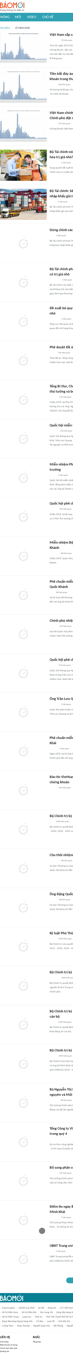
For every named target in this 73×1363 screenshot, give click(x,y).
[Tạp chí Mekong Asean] (52, 822)
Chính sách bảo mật (8, 1348)
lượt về (51, 1321)
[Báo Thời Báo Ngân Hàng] (54, 40)
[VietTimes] (53, 1022)
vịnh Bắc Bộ (64, 1321)
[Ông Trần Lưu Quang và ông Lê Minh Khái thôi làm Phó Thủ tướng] (23, 712)
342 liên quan (65, 509)
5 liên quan (66, 163)
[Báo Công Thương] (54, 553)
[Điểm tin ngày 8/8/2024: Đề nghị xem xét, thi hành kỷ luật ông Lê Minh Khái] (23, 1220)
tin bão (39, 1321)
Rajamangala (8, 1308)
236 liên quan (65, 788)
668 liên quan (64, 85)
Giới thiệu (4, 1342)
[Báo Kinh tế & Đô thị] (53, 509)
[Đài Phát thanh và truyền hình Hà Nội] (54, 431)
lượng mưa (7, 1326)
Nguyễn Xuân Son (41, 1326)
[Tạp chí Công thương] (54, 163)
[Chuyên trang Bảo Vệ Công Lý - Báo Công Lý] (53, 353)
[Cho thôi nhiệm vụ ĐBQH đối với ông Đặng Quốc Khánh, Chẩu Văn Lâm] (23, 868)
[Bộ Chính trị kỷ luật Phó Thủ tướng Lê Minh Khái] (23, 829)
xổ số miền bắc (29, 1312)
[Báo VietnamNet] (53, 665)
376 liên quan (64, 124)
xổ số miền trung (10, 1317)
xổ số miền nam (10, 1312)
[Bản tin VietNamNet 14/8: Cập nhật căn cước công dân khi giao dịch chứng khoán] (23, 790)
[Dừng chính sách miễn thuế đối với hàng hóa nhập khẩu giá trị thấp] (23, 243)
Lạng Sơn (26, 1317)
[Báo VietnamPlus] (54, 319)
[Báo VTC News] (54, 705)
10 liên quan (66, 40)
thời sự (38, 1317)
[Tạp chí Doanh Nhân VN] (52, 202)
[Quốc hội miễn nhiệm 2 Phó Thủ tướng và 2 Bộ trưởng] (23, 438)
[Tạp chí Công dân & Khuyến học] (53, 939)
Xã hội (41, 1308)
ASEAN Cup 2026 (26, 1308)
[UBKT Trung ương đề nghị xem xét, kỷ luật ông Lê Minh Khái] (23, 1259)
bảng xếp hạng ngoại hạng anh (17, 1321)
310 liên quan (65, 397)
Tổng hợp (37, 1342)
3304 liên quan (62, 822)
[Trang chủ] (12, 6)
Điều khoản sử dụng (8, 1345)
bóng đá (52, 1308)
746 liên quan (64, 353)
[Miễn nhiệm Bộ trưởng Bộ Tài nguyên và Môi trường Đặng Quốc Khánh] (23, 555)
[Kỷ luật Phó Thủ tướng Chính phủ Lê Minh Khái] (23, 946)
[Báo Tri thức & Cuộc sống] (54, 861)
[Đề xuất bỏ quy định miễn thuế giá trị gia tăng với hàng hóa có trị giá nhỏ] (23, 321)
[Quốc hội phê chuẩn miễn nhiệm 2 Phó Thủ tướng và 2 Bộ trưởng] (23, 516)
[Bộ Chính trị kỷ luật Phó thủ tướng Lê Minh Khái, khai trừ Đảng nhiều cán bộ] (23, 1024)
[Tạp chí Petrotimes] (55, 280)
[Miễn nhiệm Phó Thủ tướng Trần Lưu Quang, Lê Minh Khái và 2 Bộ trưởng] (23, 477)
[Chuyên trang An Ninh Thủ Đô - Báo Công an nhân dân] (52, 236)
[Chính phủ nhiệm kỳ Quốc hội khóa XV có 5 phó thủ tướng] (23, 634)
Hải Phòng (58, 1326)
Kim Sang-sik (46, 1312)
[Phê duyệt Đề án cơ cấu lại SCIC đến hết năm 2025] (23, 360)
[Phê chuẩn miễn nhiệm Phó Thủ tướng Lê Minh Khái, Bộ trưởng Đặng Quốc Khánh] (23, 594)
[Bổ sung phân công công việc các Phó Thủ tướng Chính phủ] (23, 1180)
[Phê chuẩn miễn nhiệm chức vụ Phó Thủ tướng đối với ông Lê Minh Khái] (23, 751)
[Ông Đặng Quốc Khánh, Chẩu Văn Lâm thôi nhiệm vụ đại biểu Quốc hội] (23, 907)
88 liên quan (66, 553)
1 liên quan (66, 1217)
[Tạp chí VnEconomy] (53, 85)
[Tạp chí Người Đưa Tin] (53, 475)
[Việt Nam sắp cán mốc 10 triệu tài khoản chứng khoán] (23, 48)
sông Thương (23, 1326)
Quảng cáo (4, 1351)
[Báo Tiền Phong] (53, 397)
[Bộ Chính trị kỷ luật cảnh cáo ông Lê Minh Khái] (23, 1063)
